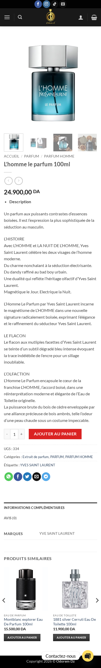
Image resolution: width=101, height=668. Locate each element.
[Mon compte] (80, 17)
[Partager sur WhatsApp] (8, 476)
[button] (7, 17)
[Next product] (8, 181)
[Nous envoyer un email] (63, 4)
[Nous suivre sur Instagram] (46, 4)
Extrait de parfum (36, 457)
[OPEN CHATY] (87, 656)
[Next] (88, 83)
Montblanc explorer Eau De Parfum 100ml (23, 621)
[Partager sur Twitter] (27, 476)
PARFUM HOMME (59, 156)
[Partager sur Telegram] (46, 476)
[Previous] (12, 83)
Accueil (11, 156)
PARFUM (31, 156)
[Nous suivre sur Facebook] (38, 4)
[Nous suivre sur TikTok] (54, 4)
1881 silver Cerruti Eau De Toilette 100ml (74, 621)
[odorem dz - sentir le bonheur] (50, 17)
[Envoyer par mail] (36, 476)
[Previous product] (19, 181)
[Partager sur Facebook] (18, 476)
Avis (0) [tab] (10, 518)
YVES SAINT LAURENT (37, 465)
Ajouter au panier (55, 433)
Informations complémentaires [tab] (34, 508)
